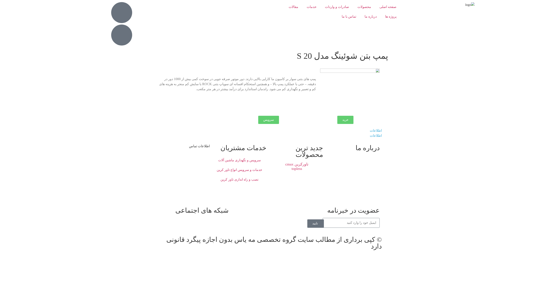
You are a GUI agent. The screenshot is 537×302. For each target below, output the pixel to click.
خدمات (312, 7)
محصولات (364, 7)
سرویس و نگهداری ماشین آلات (239, 160)
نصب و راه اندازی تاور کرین (239, 179)
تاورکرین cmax (296, 164)
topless (297, 169)
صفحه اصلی (387, 7)
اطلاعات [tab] (376, 130)
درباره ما (371, 16)
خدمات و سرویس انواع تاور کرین (239, 170)
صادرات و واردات (337, 7)
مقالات (293, 7)
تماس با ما (349, 16)
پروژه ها (390, 16)
